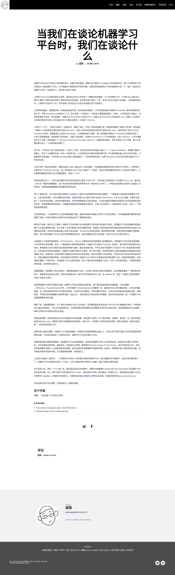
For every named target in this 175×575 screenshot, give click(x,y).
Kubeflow (106, 83)
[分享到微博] (84, 426)
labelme (108, 274)
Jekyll (27, 563)
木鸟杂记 (129, 550)
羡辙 (83, 550)
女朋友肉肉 (46, 550)
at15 (101, 550)
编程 (118, 5)
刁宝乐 (55, 550)
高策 (36, 395)
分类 (131, 5)
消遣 (124, 5)
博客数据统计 (150, 5)
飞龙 (67, 550)
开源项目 (162, 5)
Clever (78, 372)
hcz (78, 550)
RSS (171, 5)
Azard (72, 550)
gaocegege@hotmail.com (76, 512)
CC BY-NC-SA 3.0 (69, 407)
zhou (88, 550)
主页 (111, 5)
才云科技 (65, 372)
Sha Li (107, 550)
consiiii (95, 550)
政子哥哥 (115, 550)
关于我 (139, 5)
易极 (122, 550)
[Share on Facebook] (92, 426)
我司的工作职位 (90, 376)
